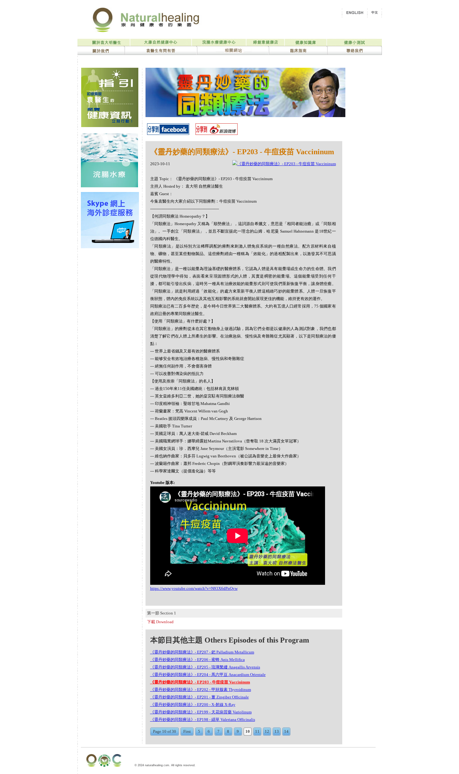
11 (257, 731)
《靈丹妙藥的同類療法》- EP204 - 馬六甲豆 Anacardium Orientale (208, 674)
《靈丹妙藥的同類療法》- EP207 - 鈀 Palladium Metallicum (202, 652)
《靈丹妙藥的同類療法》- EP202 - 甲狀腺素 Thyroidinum (200, 689)
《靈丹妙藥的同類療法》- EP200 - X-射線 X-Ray (192, 704)
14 (286, 731)
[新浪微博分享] (216, 133)
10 (247, 731)
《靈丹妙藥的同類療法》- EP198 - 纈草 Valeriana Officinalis (202, 719)
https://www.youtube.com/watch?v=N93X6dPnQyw (194, 588)
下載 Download (160, 621)
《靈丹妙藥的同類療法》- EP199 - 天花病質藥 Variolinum (201, 712)
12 (267, 731)
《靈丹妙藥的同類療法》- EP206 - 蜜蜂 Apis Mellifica (197, 659)
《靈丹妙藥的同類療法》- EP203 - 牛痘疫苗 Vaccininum (200, 682)
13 (276, 731)
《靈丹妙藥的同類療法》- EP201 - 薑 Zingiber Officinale (199, 697)
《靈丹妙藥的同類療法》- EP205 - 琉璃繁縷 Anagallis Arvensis (205, 667)
